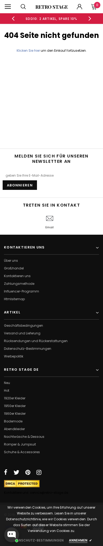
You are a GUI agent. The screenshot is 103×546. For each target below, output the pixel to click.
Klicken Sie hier (29, 50)
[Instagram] (38, 472)
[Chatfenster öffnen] (11, 534)
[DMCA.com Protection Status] (22, 483)
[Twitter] (16, 472)
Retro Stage (51, 7)
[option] (52, 18)
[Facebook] (5, 472)
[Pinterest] (27, 472)
